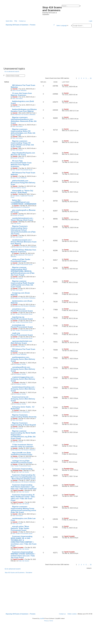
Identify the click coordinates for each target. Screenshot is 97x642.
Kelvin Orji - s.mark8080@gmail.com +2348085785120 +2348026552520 (23, 202)
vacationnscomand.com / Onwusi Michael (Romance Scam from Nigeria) (24, 242)
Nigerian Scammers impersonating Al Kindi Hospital (23, 424)
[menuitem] (15, 20)
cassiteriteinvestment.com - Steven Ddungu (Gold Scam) (22, 219)
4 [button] (83, 78)
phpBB (42, 618)
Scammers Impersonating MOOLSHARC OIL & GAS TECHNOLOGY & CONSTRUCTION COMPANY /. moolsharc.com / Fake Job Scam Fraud (24, 541)
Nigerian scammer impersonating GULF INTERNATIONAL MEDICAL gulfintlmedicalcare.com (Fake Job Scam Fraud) (22, 271)
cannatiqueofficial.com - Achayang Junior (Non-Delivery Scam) (23, 369)
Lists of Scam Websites (19, 90)
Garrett (15, 89)
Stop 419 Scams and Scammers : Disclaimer (18, 572)
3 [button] (81, 78)
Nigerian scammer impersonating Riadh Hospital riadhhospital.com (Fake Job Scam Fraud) (22, 284)
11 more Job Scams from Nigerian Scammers (21, 94)
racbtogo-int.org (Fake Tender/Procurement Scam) (21, 462)
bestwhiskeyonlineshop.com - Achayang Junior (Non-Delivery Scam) (23, 389)
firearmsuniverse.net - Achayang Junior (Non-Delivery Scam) (23, 399)
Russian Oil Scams (18, 158)
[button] (72, 78)
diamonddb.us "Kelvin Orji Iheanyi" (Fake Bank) (22, 191)
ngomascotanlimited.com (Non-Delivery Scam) (21, 342)
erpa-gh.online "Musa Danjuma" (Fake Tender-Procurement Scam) (20, 528)
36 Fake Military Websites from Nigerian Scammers (23, 251)
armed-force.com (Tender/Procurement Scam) (22, 310)
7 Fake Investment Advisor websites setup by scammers (22, 446)
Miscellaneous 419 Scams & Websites (23, 114)
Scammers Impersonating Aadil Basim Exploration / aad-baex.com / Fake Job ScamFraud (23, 487)
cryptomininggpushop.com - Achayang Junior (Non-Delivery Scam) (23, 379)
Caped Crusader (18, 490)
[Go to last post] (69, 85)
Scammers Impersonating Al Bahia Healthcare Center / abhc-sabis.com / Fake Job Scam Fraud (23, 497)
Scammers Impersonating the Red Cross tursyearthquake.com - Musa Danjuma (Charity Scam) (23, 477)
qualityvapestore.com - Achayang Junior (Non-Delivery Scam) (23, 359)
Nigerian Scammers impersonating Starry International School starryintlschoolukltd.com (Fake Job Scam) (23, 230)
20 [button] (90, 78)
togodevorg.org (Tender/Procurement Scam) (22, 318)
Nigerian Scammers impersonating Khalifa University (23, 416)
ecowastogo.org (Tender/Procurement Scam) (22, 326)
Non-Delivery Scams (19, 187)
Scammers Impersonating (22, 469)
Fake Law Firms (17, 523)
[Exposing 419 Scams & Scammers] (23, 11)
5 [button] (86, 78)
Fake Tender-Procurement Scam (22, 169)
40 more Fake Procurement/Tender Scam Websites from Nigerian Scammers (21, 163)
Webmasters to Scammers (21, 207)
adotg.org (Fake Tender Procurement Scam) (20, 260)
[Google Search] (72, 25)
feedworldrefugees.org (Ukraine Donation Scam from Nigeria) (24, 110)
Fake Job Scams (17, 98)
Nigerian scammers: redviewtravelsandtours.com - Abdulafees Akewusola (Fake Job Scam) (24, 120)
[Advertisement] (48, 47)
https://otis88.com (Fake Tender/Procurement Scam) (21, 454)
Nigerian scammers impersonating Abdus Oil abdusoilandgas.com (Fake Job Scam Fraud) (23, 132)
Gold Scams (16, 106)
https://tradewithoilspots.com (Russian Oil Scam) (23, 154)
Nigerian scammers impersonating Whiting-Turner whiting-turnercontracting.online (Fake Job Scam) (23, 509)
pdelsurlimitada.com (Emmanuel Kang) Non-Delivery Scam (23, 182)
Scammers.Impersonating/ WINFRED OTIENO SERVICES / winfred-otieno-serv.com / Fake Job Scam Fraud (23, 555)
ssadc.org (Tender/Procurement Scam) (22, 334)
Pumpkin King (17, 470)
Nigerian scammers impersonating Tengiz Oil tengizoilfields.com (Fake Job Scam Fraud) (22, 144)
